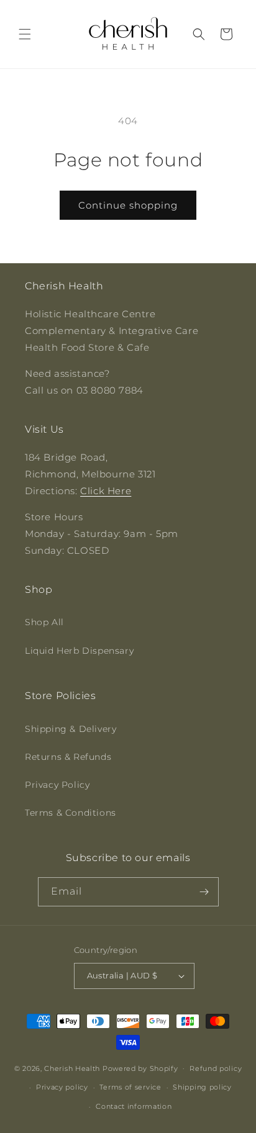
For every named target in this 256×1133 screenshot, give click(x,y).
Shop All (44, 622)
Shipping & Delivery (70, 728)
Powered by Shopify (140, 1067)
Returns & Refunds (68, 756)
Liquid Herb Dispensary (79, 650)
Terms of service (130, 1087)
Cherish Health (72, 1067)
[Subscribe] (204, 891)
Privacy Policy (57, 784)
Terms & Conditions (70, 812)
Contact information (133, 1106)
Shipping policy (202, 1087)
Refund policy (216, 1068)
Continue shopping (128, 205)
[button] (25, 34)
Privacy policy (62, 1087)
